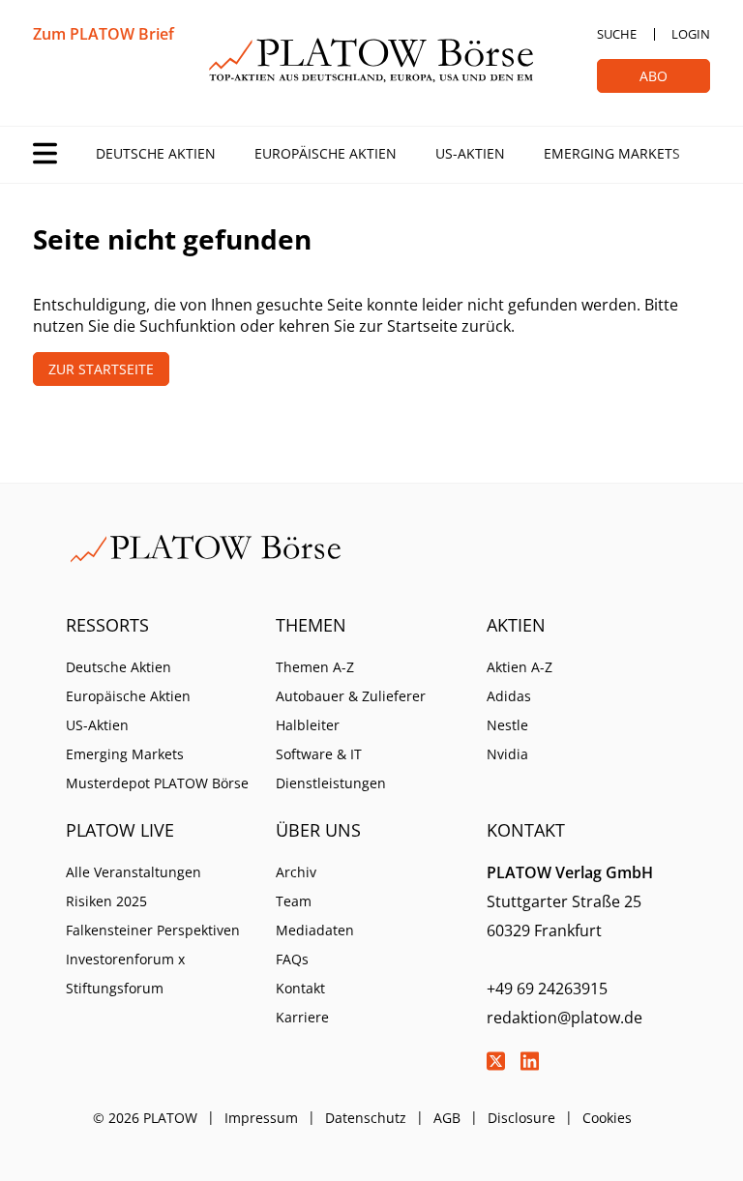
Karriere (302, 1017)
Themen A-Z (315, 667)
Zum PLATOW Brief (103, 33)
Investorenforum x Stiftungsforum (125, 973)
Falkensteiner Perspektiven (153, 930)
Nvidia (507, 754)
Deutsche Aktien (156, 153)
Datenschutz (365, 1117)
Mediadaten (315, 930)
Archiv (296, 872)
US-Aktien (470, 153)
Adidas (509, 696)
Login (690, 34)
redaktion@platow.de (564, 1017)
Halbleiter (308, 725)
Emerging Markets (612, 153)
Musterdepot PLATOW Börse (157, 783)
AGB (447, 1117)
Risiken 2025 (106, 901)
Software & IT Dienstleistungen (331, 768)
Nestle (507, 725)
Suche (617, 34)
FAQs (292, 959)
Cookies (607, 1117)
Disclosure (521, 1117)
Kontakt (300, 988)
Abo (653, 76)
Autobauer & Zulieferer (351, 696)
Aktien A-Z (519, 667)
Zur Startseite (101, 369)
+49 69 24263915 (547, 988)
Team (294, 901)
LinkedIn (530, 1061)
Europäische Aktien (325, 153)
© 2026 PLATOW (145, 1117)
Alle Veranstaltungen (133, 872)
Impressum (261, 1117)
